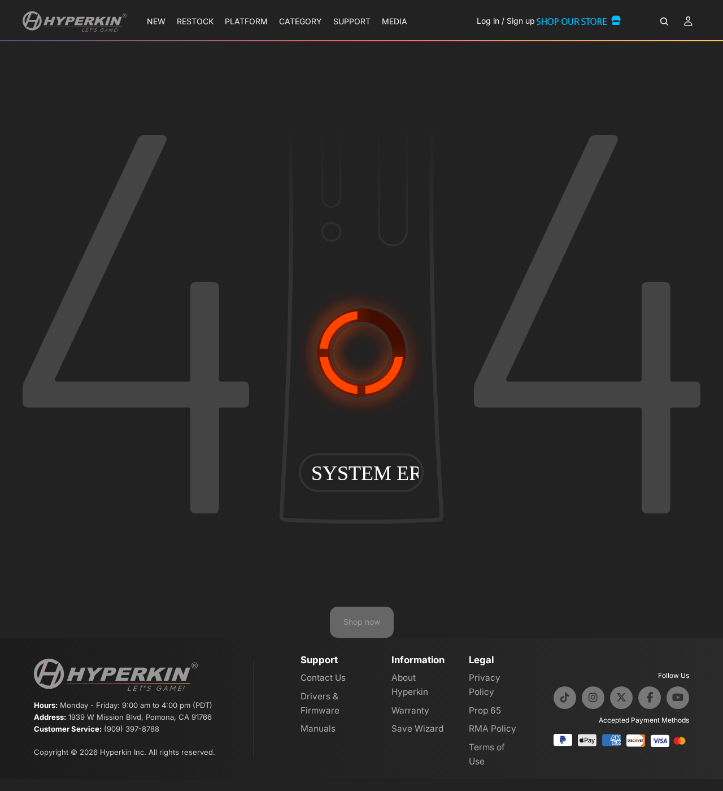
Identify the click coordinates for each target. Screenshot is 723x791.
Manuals (318, 728)
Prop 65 (485, 710)
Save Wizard (417, 728)
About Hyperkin (409, 684)
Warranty (410, 710)
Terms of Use (487, 754)
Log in (488, 20)
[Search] (664, 21)
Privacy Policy (484, 684)
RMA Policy (492, 728)
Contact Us (323, 677)
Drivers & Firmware (319, 703)
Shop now (361, 621)
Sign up (521, 20)
